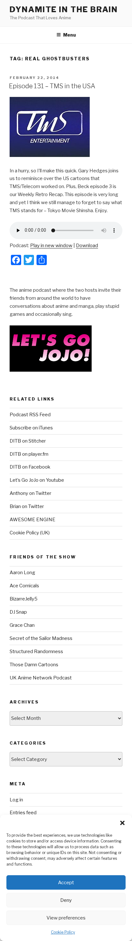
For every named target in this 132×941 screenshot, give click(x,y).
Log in (16, 800)
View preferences (66, 918)
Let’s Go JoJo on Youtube (37, 480)
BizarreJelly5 (23, 599)
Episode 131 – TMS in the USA (52, 86)
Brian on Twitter (27, 506)
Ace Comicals (24, 586)
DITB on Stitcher (28, 441)
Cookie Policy (63, 932)
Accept (66, 882)
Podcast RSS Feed (30, 415)
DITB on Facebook (30, 467)
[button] (122, 823)
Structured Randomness (36, 651)
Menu (69, 35)
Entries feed (23, 813)
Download (87, 245)
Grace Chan (22, 625)
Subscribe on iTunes (31, 428)
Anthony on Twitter (30, 493)
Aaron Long (22, 572)
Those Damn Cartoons (34, 665)
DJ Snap (18, 612)
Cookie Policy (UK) (30, 533)
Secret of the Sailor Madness (41, 638)
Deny (66, 900)
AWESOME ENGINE (32, 519)
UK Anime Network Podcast (41, 678)
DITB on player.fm (29, 454)
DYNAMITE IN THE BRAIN (64, 9)
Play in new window (51, 245)
